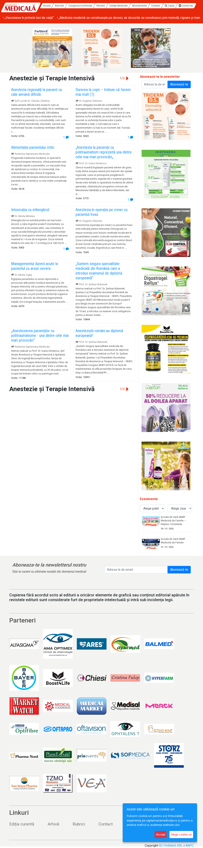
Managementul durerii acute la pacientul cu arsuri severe (34, 266)
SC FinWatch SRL (171, 845)
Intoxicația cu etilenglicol (30, 209)
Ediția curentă (21, 824)
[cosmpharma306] (166, 232)
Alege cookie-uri (181, 834)
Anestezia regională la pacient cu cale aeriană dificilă (36, 92)
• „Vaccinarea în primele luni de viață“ (28, 18)
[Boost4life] (166, 349)
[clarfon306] (166, 407)
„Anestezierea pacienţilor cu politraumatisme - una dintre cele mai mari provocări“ (40, 335)
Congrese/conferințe (80, 5)
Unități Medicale (118, 5)
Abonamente (139, 5)
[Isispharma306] (166, 174)
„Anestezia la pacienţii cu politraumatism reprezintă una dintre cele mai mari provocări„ (104, 152)
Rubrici (79, 824)
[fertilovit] (52, 48)
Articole (59, 5)
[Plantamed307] (166, 466)
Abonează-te (179, 84)
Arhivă (53, 824)
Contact (155, 5)
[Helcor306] (166, 290)
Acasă (47, 5)
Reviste (101, 5)
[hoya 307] (151, 48)
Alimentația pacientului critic (32, 147)
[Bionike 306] (101, 48)
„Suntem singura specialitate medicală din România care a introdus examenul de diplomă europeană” (99, 270)
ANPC (189, 845)
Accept (160, 834)
